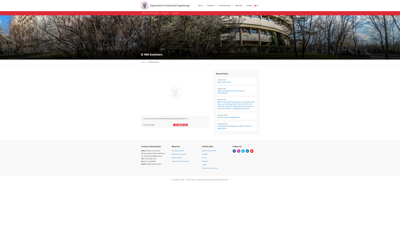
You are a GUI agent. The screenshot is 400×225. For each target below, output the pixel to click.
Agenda (249, 6)
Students (164, 13)
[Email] (180, 125)
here (186, 119)
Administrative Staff (179, 154)
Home (143, 62)
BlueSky (205, 161)
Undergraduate (225, 6)
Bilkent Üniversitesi (209, 151)
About (200, 6)
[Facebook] (177, 125)
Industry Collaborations (180, 161)
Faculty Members (178, 151)
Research (210, 6)
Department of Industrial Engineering (169, 5)
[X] (174, 125)
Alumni (175, 13)
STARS (204, 165)
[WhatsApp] (186, 125)
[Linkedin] (183, 125)
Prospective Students (150, 13)
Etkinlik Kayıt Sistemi (210, 168)
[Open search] (257, 13)
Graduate (238, 6)
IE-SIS (204, 158)
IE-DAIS (205, 154)
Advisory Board (177, 158)
